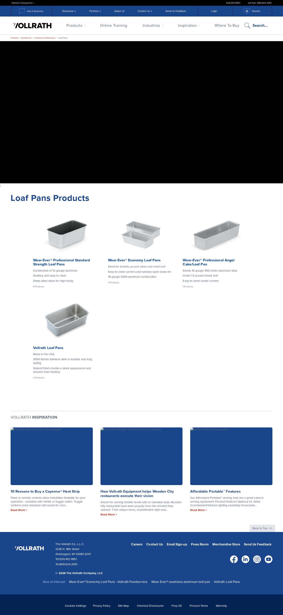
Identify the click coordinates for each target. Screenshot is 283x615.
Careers (137, 544)
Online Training (113, 25)
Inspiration (187, 25)
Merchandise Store (226, 544)
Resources (68, 11)
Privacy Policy (101, 606)
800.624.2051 (68, 564)
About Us (119, 11)
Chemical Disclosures (150, 606)
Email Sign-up (177, 544)
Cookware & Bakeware (45, 38)
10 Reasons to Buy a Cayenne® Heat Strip (45, 491)
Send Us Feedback (176, 11)
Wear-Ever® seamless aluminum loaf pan (180, 582)
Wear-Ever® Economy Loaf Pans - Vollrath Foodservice (108, 582)
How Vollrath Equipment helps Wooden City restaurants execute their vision (137, 493)
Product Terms (199, 606)
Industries (151, 25)
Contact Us (144, 11)
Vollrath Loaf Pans (48, 348)
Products (74, 25)
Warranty (221, 606)
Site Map (123, 606)
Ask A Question (35, 11)
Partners (94, 11)
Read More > (19, 510)
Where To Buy (227, 25)
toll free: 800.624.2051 (259, 3)
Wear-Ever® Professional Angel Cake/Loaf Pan (208, 262)
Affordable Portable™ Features (215, 491)
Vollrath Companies (22, 3)
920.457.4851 (233, 3)
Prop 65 (177, 606)
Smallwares (26, 38)
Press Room (199, 544)
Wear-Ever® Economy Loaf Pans (134, 260)
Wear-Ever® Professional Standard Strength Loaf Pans (61, 262)
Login (214, 11)
